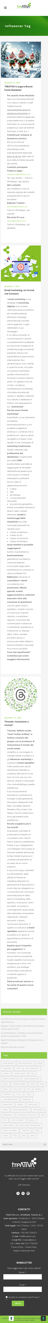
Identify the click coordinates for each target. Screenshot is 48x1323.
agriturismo (8, 1063)
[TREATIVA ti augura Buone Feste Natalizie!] (21, 60)
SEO (42, 1115)
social (32, 1120)
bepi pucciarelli (26, 1063)
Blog (40, 1063)
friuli (5, 1089)
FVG (28, 1089)
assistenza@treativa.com (18, 174)
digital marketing (11, 1078)
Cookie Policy (31, 1247)
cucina (6, 1073)
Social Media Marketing (29, 1125)
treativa (25, 1130)
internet (7, 1094)
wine (33, 1135)
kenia (28, 1094)
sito (5, 1120)
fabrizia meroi (19, 1084)
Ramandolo (38, 1110)
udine (37, 1130)
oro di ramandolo (20, 1110)
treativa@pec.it (29, 1239)
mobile (20, 1104)
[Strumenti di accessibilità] (11, 1318)
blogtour (7, 1068)
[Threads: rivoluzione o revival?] (21, 695)
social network (10, 1130)
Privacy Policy (17, 1247)
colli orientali (32, 1068)
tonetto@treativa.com (17, 206)
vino (15, 1135)
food (33, 1084)
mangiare (27, 1099)
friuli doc (17, 1089)
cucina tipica (20, 1073)
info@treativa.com (27, 1236)
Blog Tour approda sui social (13, 1047)
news (5, 1110)
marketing (7, 1104)
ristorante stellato (27, 1115)
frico (42, 1084)
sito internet (18, 1120)
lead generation (10, 1099)
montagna (32, 1104)
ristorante (8, 1115)
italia (18, 1094)
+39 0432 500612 (28, 1232)
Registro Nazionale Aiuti (24, 1250)
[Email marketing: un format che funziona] (21, 263)
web (23, 1135)
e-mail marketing (31, 1078)
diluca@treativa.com (16, 221)
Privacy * (36, 1297)
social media (8, 1125)
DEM (32, 1073)
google (38, 1089)
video (5, 1135)
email (5, 1084)
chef (19, 1068)
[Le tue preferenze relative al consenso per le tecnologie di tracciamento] (43, 1318)
